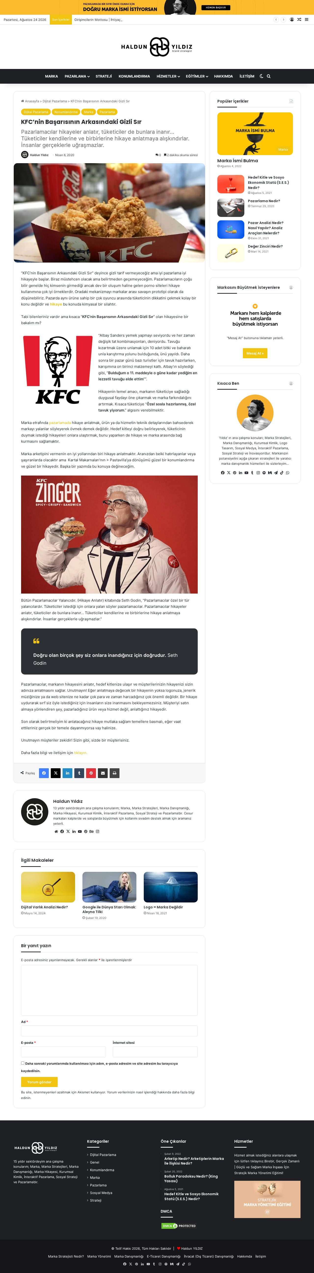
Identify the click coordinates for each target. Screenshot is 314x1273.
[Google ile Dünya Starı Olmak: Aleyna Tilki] (109, 887)
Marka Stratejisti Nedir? (66, 1256)
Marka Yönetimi (99, 1256)
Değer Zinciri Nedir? (265, 246)
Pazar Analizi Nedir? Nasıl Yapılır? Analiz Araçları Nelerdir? (266, 228)
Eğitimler (195, 76)
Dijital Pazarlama (55, 101)
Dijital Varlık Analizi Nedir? (44, 907)
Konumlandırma (134, 76)
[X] (68, 832)
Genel (94, 1162)
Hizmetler (166, 76)
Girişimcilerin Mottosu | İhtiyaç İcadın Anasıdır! (109, 20)
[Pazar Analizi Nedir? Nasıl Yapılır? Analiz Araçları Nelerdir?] (230, 229)
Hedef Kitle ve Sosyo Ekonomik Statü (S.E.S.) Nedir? (268, 182)
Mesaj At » (255, 353)
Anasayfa (31, 101)
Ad (24, 1022)
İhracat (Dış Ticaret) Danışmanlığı (209, 1256)
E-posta (28, 1043)
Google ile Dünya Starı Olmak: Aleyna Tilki (109, 909)
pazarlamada (60, 422)
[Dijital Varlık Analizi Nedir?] (48, 887)
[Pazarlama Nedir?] (230, 208)
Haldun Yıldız (39, 155)
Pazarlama (75, 76)
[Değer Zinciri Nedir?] (230, 253)
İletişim (247, 76)
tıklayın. (80, 752)
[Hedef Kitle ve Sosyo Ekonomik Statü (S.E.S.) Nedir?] (230, 184)
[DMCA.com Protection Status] (179, 1228)
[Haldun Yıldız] (157, 47)
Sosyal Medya (101, 1193)
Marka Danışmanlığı (129, 1256)
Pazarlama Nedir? (264, 201)
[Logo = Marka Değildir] (171, 887)
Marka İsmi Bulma (237, 161)
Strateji (104, 76)
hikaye (56, 304)
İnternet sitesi (124, 1043)
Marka (51, 76)
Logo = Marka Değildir (163, 907)
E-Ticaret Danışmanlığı (164, 1256)
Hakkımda (223, 76)
